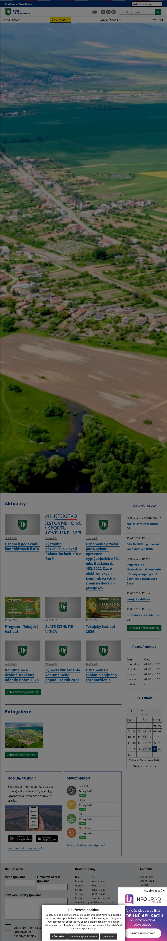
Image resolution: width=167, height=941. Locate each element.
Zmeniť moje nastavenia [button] (83, 936)
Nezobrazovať (153, 890)
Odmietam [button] (108, 936)
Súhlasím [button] (58, 936)
